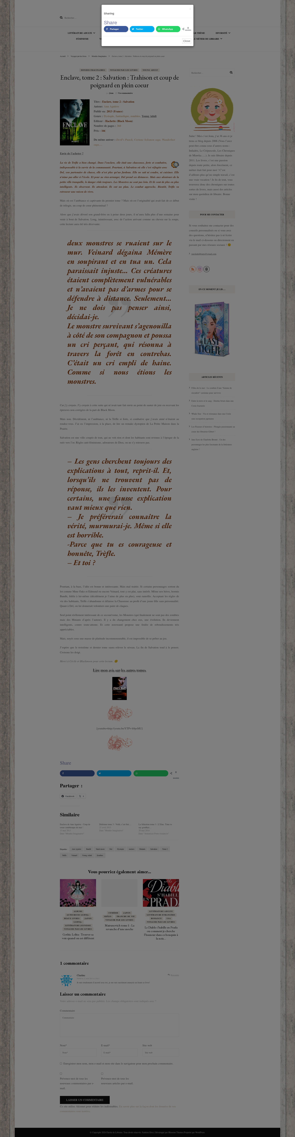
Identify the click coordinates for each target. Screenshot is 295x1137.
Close (186, 41)
